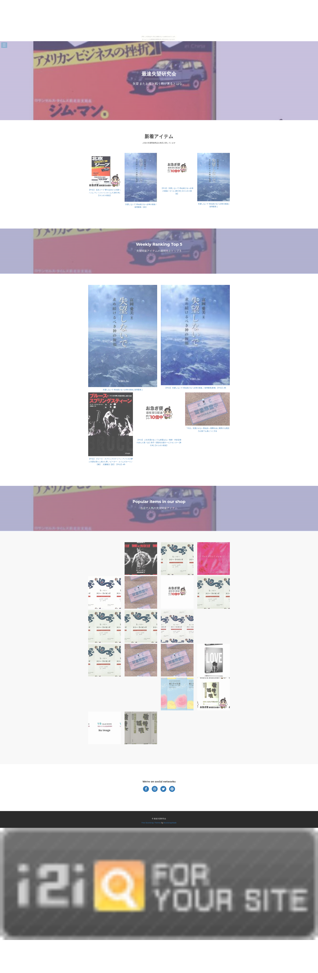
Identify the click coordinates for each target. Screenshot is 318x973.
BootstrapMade (170, 822)
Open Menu (4, 45)
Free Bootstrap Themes (151, 822)
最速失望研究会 (159, 74)
